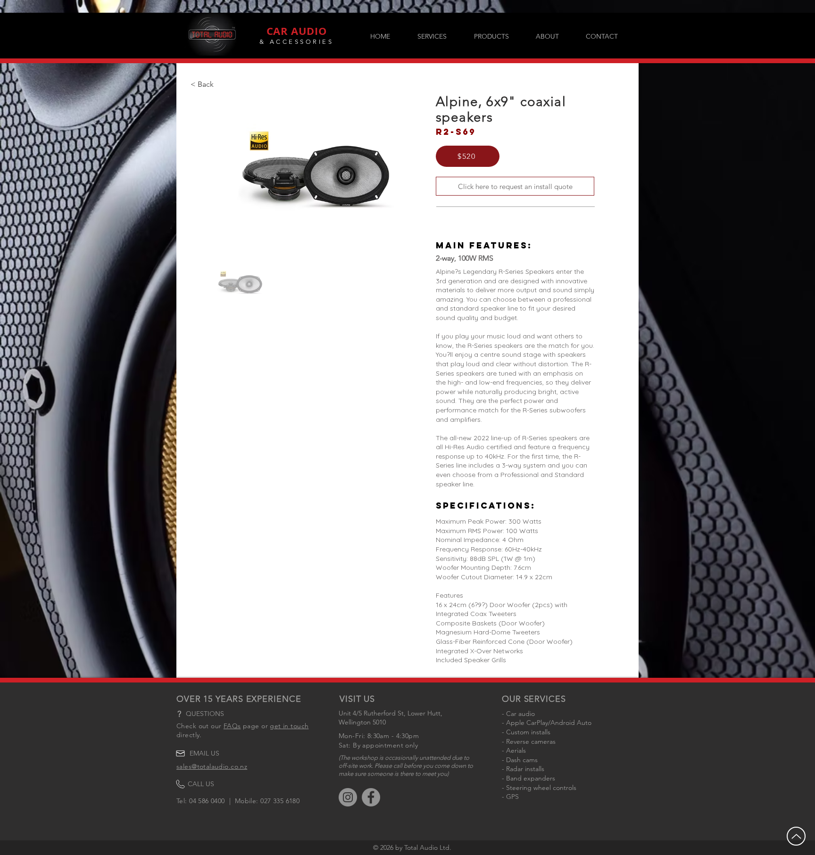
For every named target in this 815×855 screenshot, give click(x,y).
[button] (491, 36)
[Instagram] (348, 797)
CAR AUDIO (296, 31)
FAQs (232, 726)
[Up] (796, 836)
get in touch (289, 726)
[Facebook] (371, 797)
